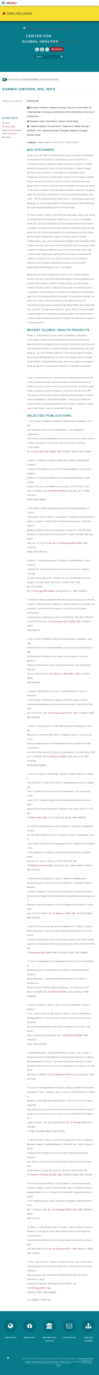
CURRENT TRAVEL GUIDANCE (19, 13)
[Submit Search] (62, 56)
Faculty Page (10, 127)
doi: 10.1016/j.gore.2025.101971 (58, 713)
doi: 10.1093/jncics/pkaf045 (70, 1035)
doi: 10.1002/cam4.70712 (59, 1249)
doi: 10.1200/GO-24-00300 (55, 992)
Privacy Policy (65, 1362)
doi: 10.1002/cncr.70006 (59, 913)
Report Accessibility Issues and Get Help (42, 1362)
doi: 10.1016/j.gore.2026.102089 (41, 452)
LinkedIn (8, 137)
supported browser (86, 1359)
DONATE (58, 49)
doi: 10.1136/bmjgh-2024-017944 (67, 543)
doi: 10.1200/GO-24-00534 (55, 491)
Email (7, 123)
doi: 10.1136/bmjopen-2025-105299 (59, 621)
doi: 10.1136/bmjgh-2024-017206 (62, 1209)
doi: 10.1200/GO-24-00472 (59, 1074)
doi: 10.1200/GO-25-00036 (54, 756)
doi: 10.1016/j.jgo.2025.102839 (40, 591)
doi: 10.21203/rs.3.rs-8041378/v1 (59, 674)
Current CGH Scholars (30, 79)
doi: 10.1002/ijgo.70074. (77, 1122)
